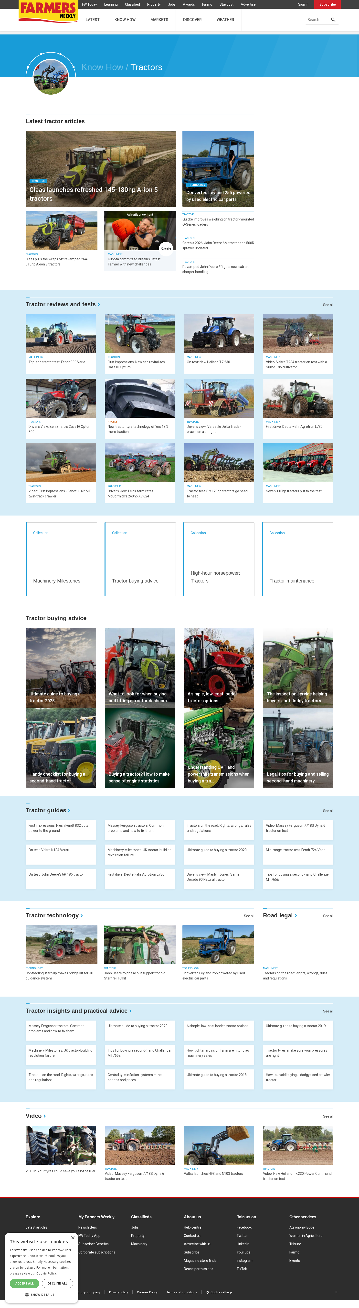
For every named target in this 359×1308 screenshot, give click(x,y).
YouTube (244, 1252)
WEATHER (225, 19)
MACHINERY (115, 254)
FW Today (89, 4)
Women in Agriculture (306, 1236)
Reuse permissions (198, 1269)
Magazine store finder (201, 1261)
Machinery (139, 1244)
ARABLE (112, 421)
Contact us (192, 1236)
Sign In (303, 4)
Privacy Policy (118, 1292)
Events (294, 1261)
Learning (111, 4)
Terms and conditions (182, 1292)
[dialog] (41, 1268)
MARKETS (159, 19)
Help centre (192, 1227)
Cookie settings (221, 1292)
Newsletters (87, 1227)
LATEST (93, 19)
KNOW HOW (125, 19)
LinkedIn (243, 1244)
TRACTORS (38, 181)
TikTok (242, 1269)
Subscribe (327, 4)
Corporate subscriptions (96, 1252)
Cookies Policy (147, 1292)
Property (154, 4)
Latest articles (36, 1227)
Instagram (245, 1261)
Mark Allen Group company (81, 1292)
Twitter (242, 1236)
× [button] (72, 1238)
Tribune (295, 1244)
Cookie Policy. (46, 1273)
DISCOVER (192, 19)
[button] (41, 1294)
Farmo (207, 4)
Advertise (248, 4)
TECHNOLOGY (196, 185)
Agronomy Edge (301, 1227)
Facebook (244, 1227)
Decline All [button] (57, 1283)
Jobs (172, 4)
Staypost (226, 4)
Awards (189, 4)
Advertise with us (197, 1244)
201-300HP (114, 486)
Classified (132, 4)
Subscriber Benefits (93, 1244)
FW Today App (89, 1236)
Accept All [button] (24, 1283)
